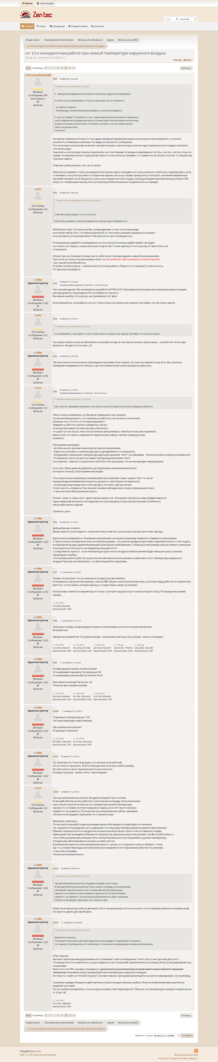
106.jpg (140, 645)
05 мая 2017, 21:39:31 (70, 756)
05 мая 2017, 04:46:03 (69, 79)
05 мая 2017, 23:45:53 (70, 792)
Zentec (37, 1051)
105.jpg (120, 645)
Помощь (162, 1058)
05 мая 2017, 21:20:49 (72, 572)
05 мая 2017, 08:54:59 (69, 193)
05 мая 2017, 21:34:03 (72, 663)
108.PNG (79, 693)
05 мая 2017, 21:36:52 (73, 711)
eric (39, 189)
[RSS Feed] (196, 1051)
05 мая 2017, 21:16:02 (69, 522)
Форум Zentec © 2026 (186, 1054)
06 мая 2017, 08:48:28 (73, 923)
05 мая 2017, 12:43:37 (69, 319)
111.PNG (79, 738)
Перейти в (139, 1035)
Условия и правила (178, 1058)
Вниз (28, 68)
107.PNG (59, 693)
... (53, 68)
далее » (187, 59)
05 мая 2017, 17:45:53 (69, 390)
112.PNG (59, 1000)
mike (39, 279)
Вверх (28, 1015)
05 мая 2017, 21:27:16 (72, 621)
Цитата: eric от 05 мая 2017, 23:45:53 (73, 876)
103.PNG (79, 645)
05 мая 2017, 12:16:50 (69, 282)
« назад (177, 59)
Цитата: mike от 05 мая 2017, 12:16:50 (73, 326)
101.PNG (59, 603)
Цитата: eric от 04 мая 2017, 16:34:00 (73, 86)
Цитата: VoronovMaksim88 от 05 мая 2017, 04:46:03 (79, 200)
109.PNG (100, 693)
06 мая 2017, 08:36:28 (70, 868)
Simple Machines (47, 1054)
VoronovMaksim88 (39, 75)
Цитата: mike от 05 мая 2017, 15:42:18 (73, 399)
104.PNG (100, 645)
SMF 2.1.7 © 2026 (29, 1054)
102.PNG (59, 645)
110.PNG (59, 738)
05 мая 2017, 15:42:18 (69, 356)
